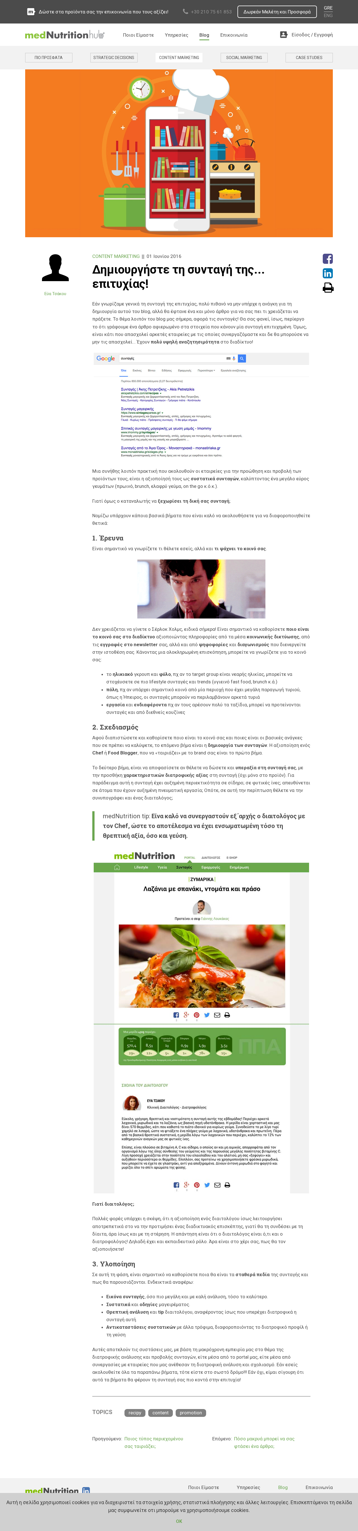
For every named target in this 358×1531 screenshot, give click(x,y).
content (160, 1412)
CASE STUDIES (309, 57)
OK (179, 1521)
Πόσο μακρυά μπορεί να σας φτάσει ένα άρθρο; (264, 1442)
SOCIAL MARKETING (244, 57)
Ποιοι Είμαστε (138, 35)
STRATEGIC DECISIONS (113, 57)
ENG (328, 15)
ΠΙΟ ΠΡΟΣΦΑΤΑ (49, 57)
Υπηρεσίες (176, 35)
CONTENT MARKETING (179, 57)
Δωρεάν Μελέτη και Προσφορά (277, 12)
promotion (191, 1412)
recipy (135, 1412)
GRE (328, 8)
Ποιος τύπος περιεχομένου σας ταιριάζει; (153, 1442)
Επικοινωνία (234, 35)
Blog (204, 35)
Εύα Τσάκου (55, 293)
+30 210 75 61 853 (211, 12)
